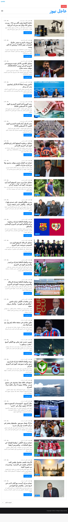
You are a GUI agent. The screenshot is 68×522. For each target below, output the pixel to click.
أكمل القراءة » (28, 32)
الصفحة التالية (8, 502)
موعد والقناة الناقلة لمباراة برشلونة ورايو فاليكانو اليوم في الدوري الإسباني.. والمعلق (18, 224)
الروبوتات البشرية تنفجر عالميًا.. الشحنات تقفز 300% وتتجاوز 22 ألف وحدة (19, 45)
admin (29, 20)
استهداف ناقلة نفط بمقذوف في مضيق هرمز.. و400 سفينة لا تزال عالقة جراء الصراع (18, 384)
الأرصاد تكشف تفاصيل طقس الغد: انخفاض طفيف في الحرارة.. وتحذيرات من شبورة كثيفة (18, 464)
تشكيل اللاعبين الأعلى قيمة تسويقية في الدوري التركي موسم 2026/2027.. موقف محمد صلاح (18, 65)
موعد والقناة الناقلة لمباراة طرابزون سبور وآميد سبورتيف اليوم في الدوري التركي (19, 364)
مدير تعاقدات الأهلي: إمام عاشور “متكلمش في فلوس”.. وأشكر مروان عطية (19, 304)
